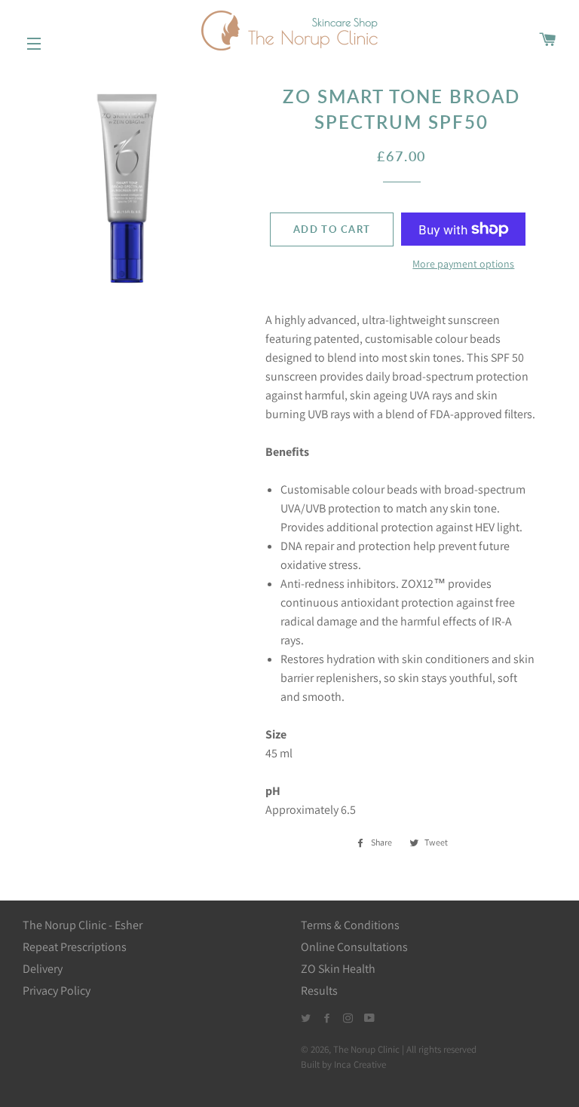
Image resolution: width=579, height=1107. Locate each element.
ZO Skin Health (338, 969)
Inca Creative (360, 1064)
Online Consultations (354, 947)
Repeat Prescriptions (75, 947)
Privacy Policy (56, 990)
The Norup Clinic (366, 1049)
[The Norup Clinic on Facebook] (327, 1018)
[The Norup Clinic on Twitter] (307, 1018)
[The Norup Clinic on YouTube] (369, 1018)
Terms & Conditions (350, 925)
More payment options (463, 264)
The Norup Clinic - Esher (82, 925)
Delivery (43, 969)
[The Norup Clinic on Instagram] (349, 1018)
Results (319, 990)
